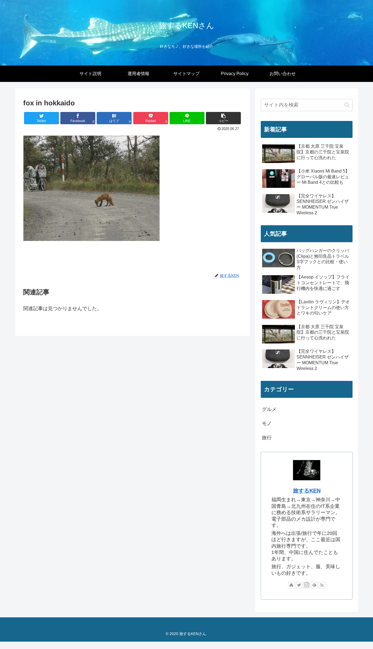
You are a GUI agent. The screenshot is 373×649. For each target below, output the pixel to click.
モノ (267, 423)
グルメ (269, 409)
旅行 (267, 437)
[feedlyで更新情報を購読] (314, 585)
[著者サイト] (291, 585)
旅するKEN (307, 491)
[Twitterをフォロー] (299, 585)
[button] (223, 118)
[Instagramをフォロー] (306, 585)
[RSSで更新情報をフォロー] (322, 585)
